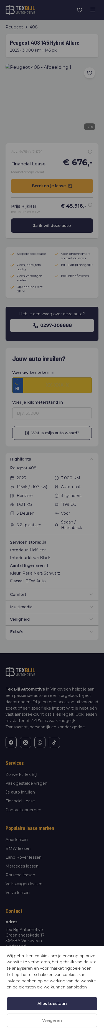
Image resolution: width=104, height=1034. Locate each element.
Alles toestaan (52, 1003)
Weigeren (52, 1020)
